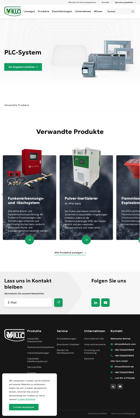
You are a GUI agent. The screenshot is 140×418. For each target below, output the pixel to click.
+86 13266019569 (124, 349)
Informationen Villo (94, 338)
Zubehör (31, 372)
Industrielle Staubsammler (35, 340)
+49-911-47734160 (125, 378)
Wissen (98, 11)
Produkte (43, 11)
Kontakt (105, 2)
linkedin (95, 302)
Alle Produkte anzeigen (68, 252)
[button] (136, 194)
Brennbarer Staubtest (68, 344)
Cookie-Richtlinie (26, 399)
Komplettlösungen (66, 338)
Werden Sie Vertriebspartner (82, 2)
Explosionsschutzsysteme (40, 347)
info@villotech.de (124, 366)
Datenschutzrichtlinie (97, 413)
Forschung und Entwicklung (92, 351)
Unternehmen (83, 11)
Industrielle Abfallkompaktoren (37, 360)
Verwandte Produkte (16, 105)
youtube (105, 302)
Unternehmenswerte (95, 344)
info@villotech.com (132, 411)
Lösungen (29, 11)
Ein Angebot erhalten (21, 66)
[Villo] (12, 11)
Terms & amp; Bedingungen (123, 413)
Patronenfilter (34, 367)
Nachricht (89, 358)
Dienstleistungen (62, 11)
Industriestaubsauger (38, 352)
